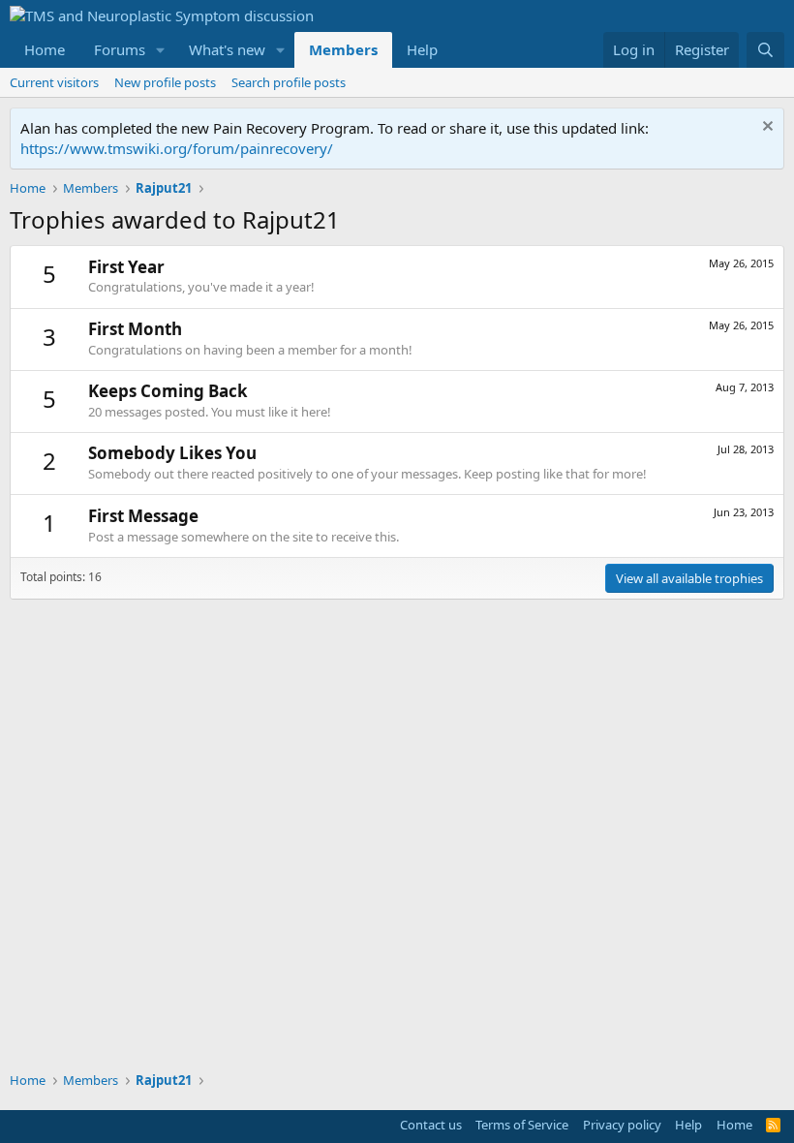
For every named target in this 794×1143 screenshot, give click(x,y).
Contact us (431, 1124)
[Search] (765, 50)
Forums (119, 49)
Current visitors (54, 82)
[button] (160, 50)
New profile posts (165, 82)
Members (343, 49)
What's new (227, 49)
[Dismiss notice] (765, 128)
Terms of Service (521, 1124)
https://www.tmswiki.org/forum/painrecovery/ (176, 148)
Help (422, 49)
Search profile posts (288, 82)
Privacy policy (622, 1124)
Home (44, 49)
